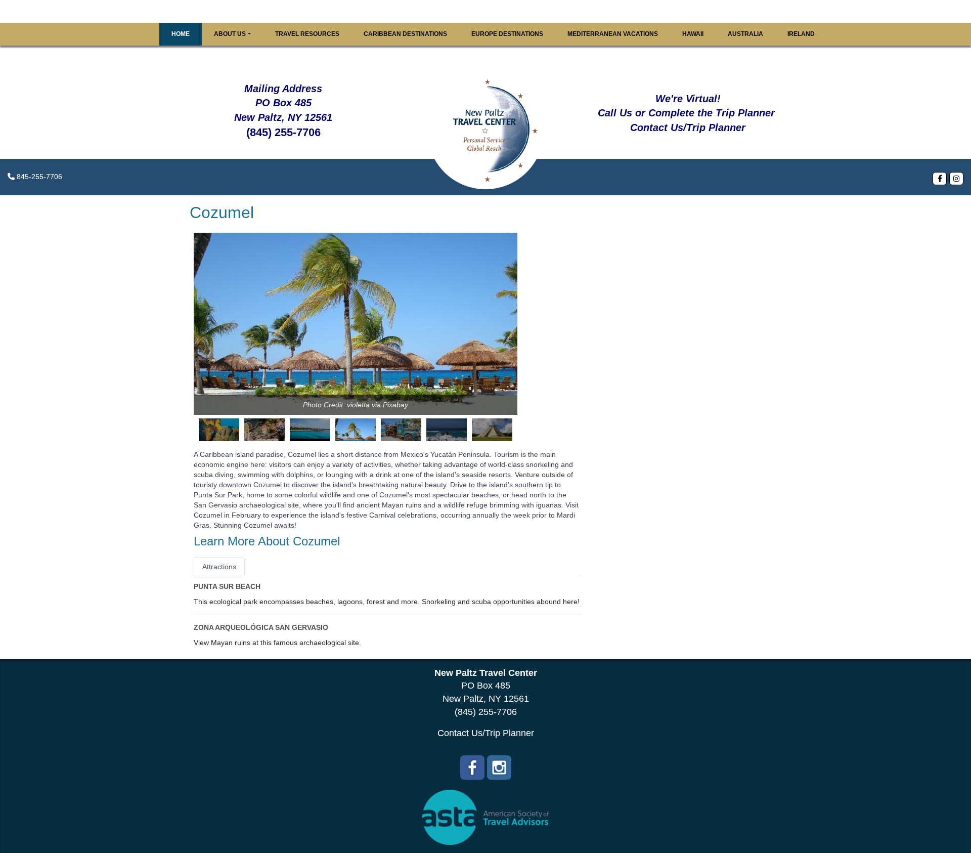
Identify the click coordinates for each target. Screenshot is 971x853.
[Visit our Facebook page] (940, 178)
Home (180, 33)
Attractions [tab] (219, 567)
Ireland (801, 33)
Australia (745, 33)
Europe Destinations (507, 33)
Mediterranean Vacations (612, 33)
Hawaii (692, 33)
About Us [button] (230, 33)
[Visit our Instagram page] (956, 178)
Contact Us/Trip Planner (485, 733)
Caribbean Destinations (405, 33)
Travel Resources (307, 33)
